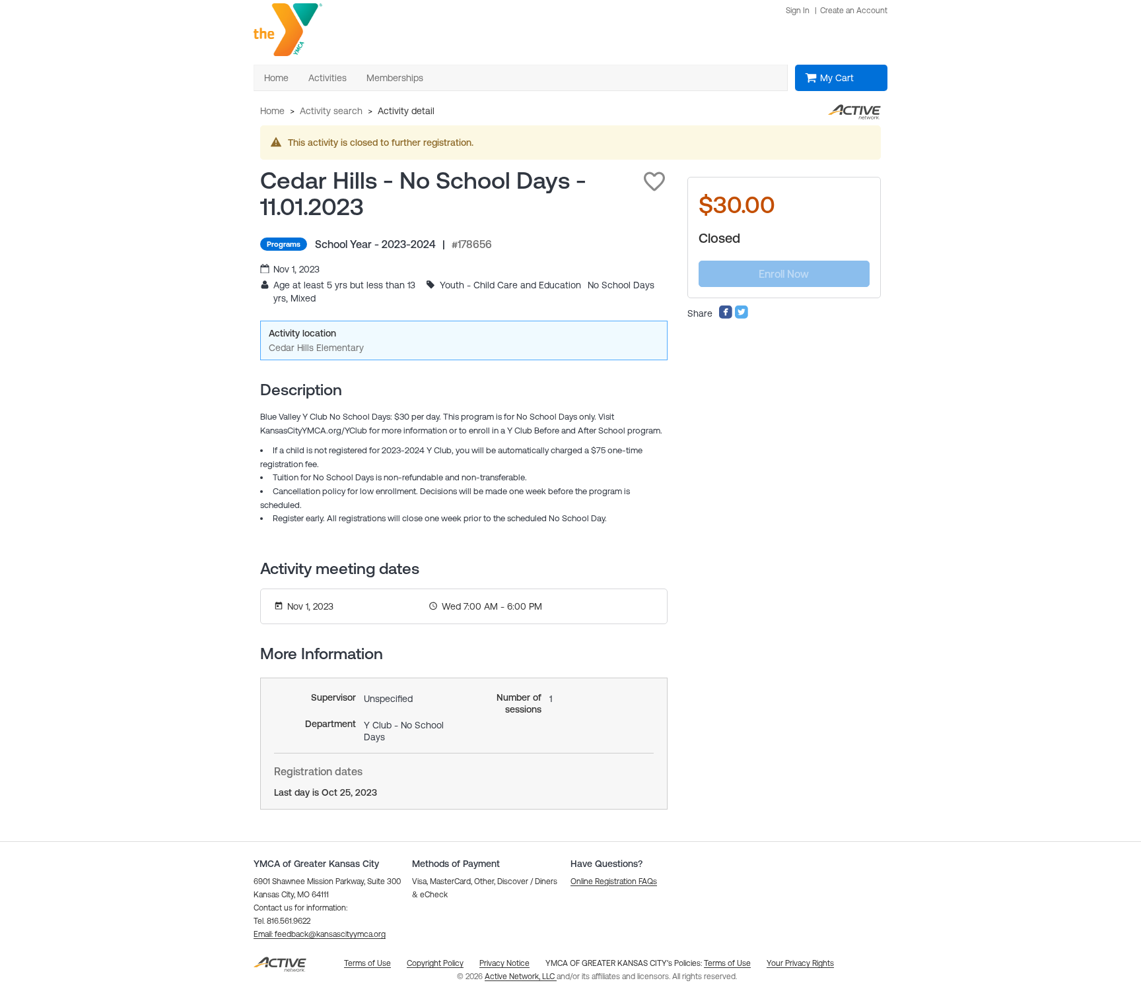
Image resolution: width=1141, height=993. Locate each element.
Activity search (331, 111)
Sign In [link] (798, 10)
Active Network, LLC (521, 976)
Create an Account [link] (853, 10)
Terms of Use (727, 963)
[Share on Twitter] (741, 316)
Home (272, 111)
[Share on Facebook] (726, 316)
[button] (654, 181)
